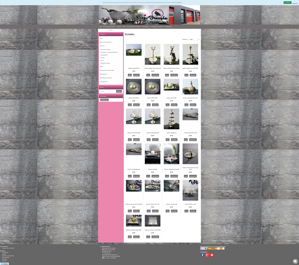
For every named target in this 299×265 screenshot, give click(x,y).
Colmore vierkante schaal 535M (152, 230)
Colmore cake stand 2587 (152, 132)
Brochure (4, 260)
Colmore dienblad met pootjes (171, 169)
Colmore (119, 26)
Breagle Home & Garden (8, 248)
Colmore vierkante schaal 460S (133, 230)
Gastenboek (5, 252)
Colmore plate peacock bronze (190, 98)
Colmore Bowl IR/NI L (152, 98)
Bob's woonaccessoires (109, 26)
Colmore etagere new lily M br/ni (190, 68)
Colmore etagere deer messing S (152, 68)
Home (100, 30)
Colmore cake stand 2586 (133, 132)
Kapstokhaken (104, 55)
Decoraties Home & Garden (133, 26)
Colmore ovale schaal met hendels (133, 204)
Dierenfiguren (145, 26)
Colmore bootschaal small (190, 132)
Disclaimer (4, 259)
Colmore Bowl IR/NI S (133, 98)
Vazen (102, 60)
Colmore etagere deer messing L (171, 68)
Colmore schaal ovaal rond (152, 204)
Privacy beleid (5, 257)
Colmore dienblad (152, 169)
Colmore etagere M (171, 132)
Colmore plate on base (190, 204)
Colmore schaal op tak (171, 204)
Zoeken (119, 91)
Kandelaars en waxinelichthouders (109, 52)
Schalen (103, 57)
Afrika (124, 26)
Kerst (101, 26)
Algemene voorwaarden (8, 255)
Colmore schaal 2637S (133, 68)
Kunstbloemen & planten (157, 26)
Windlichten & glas (105, 63)
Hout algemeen (168, 26)
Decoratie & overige (105, 49)
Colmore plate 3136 (171, 98)
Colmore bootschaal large (133, 169)
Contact (4, 254)
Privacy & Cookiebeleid (177, 2)
